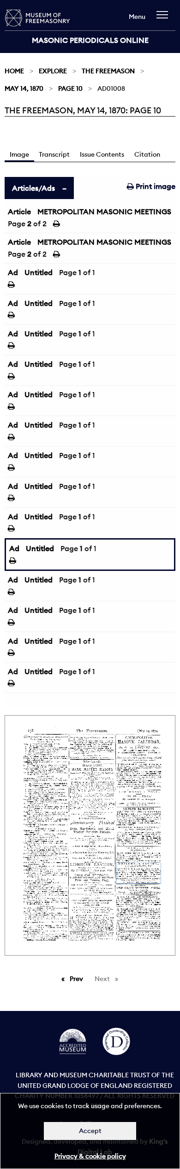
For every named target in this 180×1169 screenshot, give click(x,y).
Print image (154, 186)
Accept (90, 1131)
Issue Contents (102, 154)
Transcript (54, 154)
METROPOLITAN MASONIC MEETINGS (104, 211)
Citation (147, 154)
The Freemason (108, 71)
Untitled (38, 272)
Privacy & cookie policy (90, 1156)
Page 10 (70, 88)
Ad (13, 272)
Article (19, 211)
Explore (53, 71)
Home (14, 71)
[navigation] (164, 19)
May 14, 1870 (24, 88)
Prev (78, 979)
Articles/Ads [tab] (33, 188)
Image (19, 154)
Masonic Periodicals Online (90, 40)
